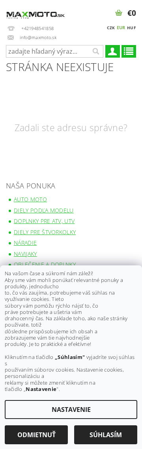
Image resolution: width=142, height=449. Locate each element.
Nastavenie (71, 409)
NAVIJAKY (25, 253)
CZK (111, 27)
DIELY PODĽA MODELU (44, 210)
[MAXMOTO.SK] (35, 10)
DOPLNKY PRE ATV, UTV (44, 221)
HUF (131, 27)
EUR (121, 27)
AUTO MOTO (30, 199)
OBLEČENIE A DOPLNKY (45, 264)
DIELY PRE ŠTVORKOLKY (45, 232)
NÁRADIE (25, 242)
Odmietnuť (36, 434)
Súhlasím (106, 434)
